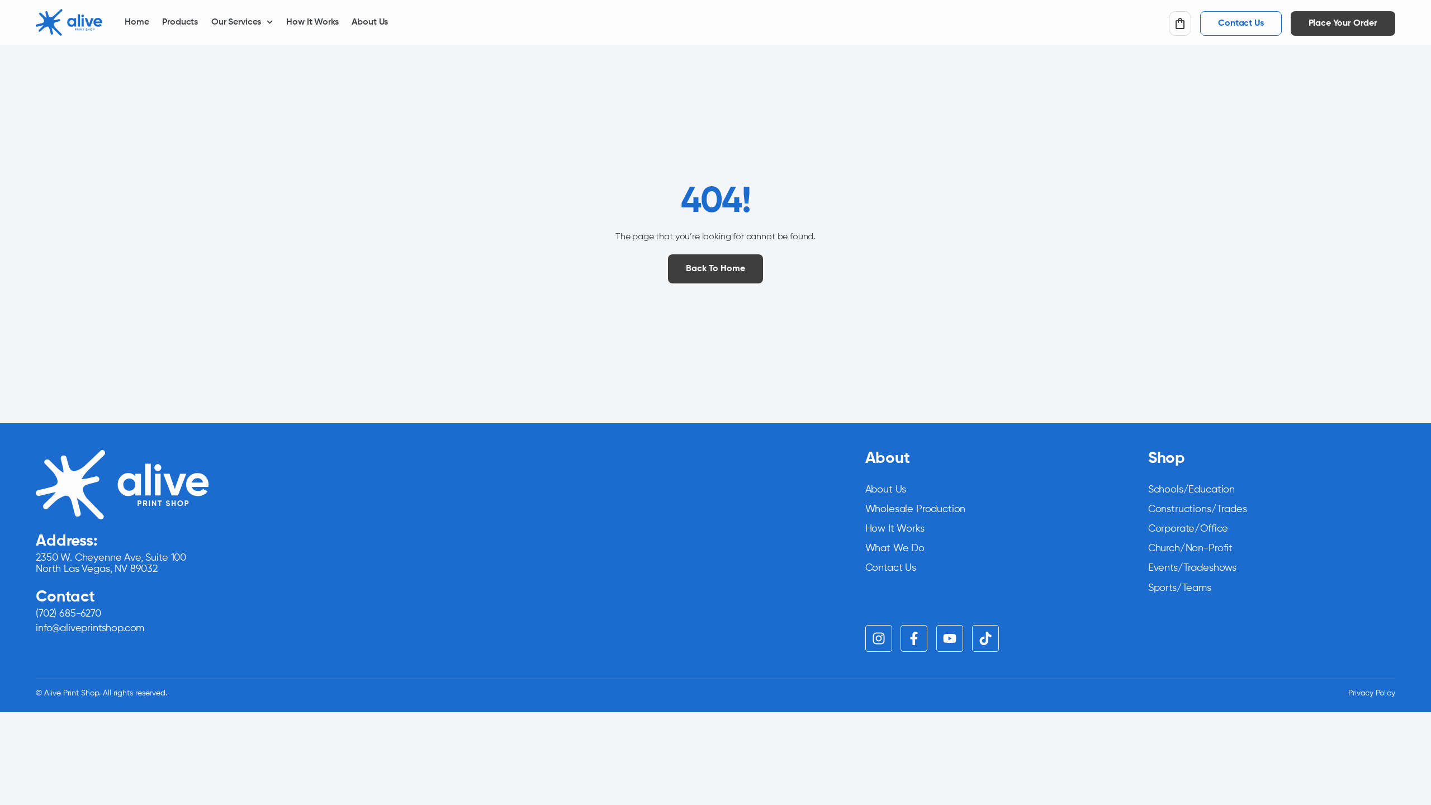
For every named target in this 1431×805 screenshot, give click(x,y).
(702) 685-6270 (68, 614)
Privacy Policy (1371, 693)
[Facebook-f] (914, 638)
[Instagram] (878, 638)
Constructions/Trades (1197, 509)
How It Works (312, 22)
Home (137, 22)
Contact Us (890, 568)
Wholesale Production (915, 509)
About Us (370, 22)
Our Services (236, 22)
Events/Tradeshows (1192, 568)
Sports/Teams (1179, 588)
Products (180, 22)
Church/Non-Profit (1190, 548)
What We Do (895, 548)
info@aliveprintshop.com (90, 628)
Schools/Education (1191, 490)
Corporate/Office (1188, 529)
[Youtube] (949, 638)
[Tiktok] (985, 638)
